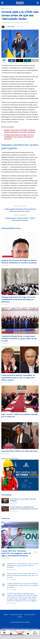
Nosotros (6, 614)
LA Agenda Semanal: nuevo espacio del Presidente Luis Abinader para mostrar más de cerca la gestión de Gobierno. (22, 585)
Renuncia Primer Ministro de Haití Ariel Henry (19, 451)
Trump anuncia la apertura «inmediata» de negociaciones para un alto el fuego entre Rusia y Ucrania (18, 377)
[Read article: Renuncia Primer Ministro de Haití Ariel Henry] (20, 435)
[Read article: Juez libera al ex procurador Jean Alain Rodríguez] (5, 500)
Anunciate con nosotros (16, 614)
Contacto (19, 617)
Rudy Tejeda (11, 26)
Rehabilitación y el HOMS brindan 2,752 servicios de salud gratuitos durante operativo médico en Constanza (22, 565)
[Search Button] (38, 3)
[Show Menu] (2, 3)
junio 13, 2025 (5, 343)
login (6, 458)
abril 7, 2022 (20, 26)
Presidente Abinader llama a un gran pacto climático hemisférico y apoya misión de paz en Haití (19, 338)
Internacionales (9, 8)
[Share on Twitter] (19, 60)
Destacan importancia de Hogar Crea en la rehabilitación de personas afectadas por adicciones (19, 137)
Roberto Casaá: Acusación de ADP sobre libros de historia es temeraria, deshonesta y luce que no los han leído (22, 575)
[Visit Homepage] (20, 3)
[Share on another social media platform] (35, 60)
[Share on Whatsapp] (27, 60)
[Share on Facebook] (11, 60)
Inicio (2, 8)
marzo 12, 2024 (5, 453)
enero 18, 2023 (14, 503)
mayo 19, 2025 (5, 382)
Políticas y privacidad (29, 614)
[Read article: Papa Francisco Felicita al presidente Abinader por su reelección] (20, 399)
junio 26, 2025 (5, 304)
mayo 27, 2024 (5, 419)
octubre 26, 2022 (14, 511)
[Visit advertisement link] (20, 475)
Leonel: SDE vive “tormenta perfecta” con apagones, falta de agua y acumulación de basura (16, 553)
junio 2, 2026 (5, 265)
